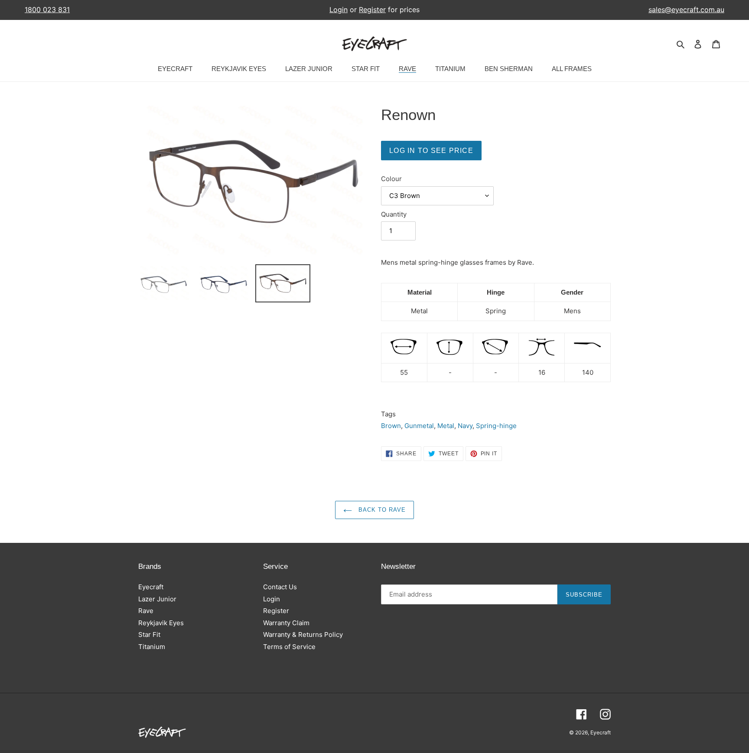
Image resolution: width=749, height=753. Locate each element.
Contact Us (280, 587)
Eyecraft (150, 587)
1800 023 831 (47, 10)
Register (372, 9)
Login (338, 9)
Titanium (151, 647)
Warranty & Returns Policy (303, 634)
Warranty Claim (286, 623)
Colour (391, 179)
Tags (388, 414)
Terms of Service (289, 647)
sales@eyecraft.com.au (686, 10)
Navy (465, 426)
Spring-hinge (496, 426)
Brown (391, 426)
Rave (145, 611)
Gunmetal (419, 426)
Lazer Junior (157, 599)
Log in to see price (431, 150)
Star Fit (149, 634)
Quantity (394, 214)
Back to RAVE (381, 509)
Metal (445, 426)
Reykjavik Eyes (161, 623)
